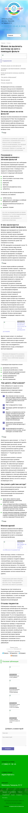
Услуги (13, 794)
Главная (4, 792)
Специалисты (5, 794)
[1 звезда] (7, 649)
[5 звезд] (12, 649)
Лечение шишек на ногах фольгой (11, 66)
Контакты (4, 797)
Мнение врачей (5, 80)
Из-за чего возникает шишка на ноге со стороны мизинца (14, 691)
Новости (20, 792)
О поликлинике (12, 792)
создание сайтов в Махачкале (16, 806)
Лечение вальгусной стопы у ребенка (14, 676)
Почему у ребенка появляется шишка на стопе (14, 721)
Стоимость (19, 794)
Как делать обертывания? (8, 77)
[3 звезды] (10, 649)
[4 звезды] (11, 649)
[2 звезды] (8, 649)
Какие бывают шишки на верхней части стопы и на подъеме (14, 706)
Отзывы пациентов (6, 83)
